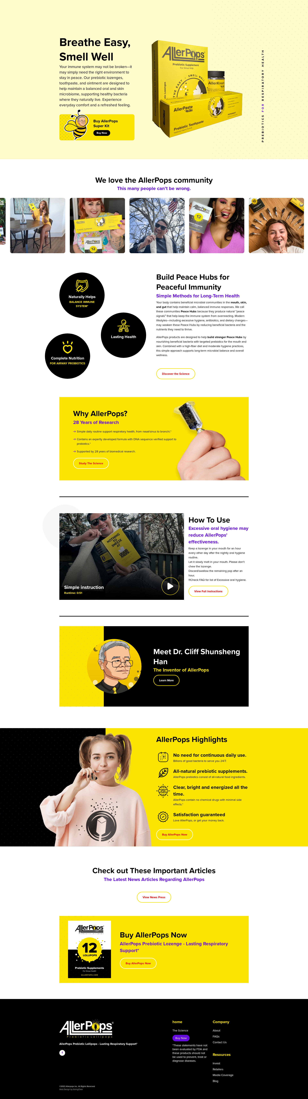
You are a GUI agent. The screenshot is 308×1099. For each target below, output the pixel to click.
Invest (216, 1063)
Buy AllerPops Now (174, 834)
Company (221, 1022)
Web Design (64, 1089)
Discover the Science (175, 374)
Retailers (218, 1069)
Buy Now (102, 133)
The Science (180, 1030)
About (216, 1030)
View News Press (154, 897)
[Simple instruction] (121, 556)
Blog (215, 1081)
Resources (222, 1054)
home (177, 1022)
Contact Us (220, 1042)
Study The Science (91, 463)
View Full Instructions (208, 591)
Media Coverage (223, 1075)
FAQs (216, 1036)
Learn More (166, 680)
